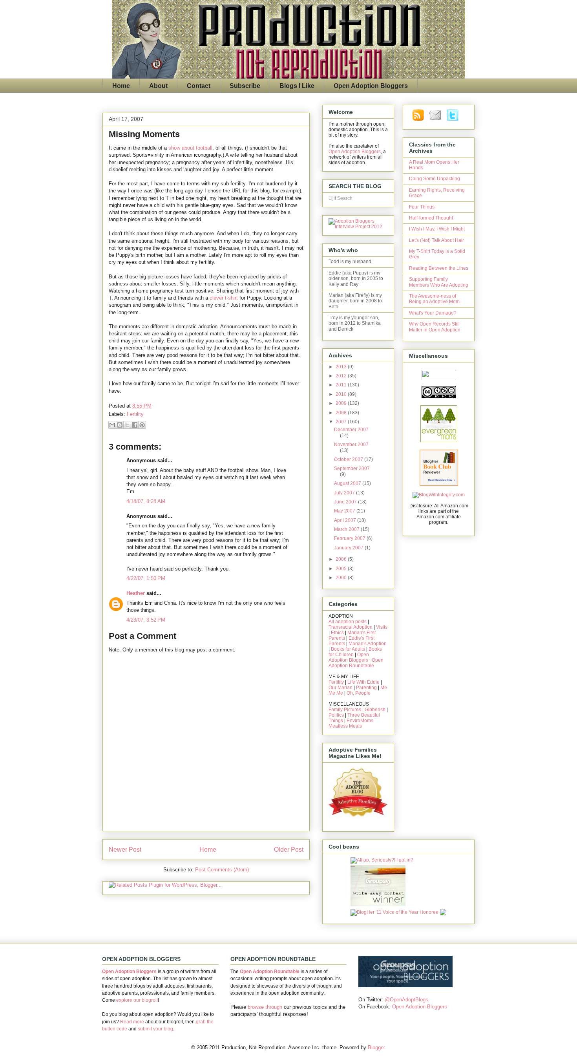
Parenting (366, 687)
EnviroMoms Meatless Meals (351, 723)
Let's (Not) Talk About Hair (436, 240)
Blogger (376, 1047)
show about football (190, 148)
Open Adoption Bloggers (371, 85)
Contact (198, 85)
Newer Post (125, 849)
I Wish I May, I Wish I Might (437, 229)
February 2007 (350, 538)
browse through (265, 1007)
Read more (132, 1022)
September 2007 (352, 468)
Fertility (135, 414)
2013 (342, 367)
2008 (342, 412)
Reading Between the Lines (438, 268)
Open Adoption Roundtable (356, 662)
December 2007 (351, 429)
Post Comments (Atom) (222, 870)
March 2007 (347, 529)
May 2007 (345, 511)
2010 (342, 394)
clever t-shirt (224, 298)
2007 (342, 421)
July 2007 (345, 493)
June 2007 (346, 502)
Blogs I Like (296, 85)
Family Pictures (345, 709)
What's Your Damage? (432, 313)
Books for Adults (348, 649)
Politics (336, 715)
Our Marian (340, 687)
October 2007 (349, 459)
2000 (342, 577)
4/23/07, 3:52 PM (145, 620)
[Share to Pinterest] (142, 425)
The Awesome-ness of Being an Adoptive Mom (434, 298)
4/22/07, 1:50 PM (145, 578)
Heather (135, 593)
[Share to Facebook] (135, 425)
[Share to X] (127, 425)
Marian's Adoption (368, 643)
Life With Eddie (363, 682)
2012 (342, 376)
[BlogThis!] (120, 425)
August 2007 (348, 483)
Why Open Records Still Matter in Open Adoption (434, 326)
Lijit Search (340, 198)
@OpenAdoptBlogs (406, 1000)
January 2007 (349, 548)
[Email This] (112, 425)
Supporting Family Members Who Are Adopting (438, 281)
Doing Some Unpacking (434, 178)
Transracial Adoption (350, 627)
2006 (342, 559)
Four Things (422, 207)
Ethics (337, 632)
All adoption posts (348, 621)
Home (121, 85)
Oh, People (359, 693)
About (158, 85)
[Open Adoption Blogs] (405, 985)
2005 (342, 568)
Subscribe (245, 85)
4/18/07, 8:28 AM (145, 501)
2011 (342, 385)
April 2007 (345, 520)
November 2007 (351, 444)
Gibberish (375, 709)
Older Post (288, 849)
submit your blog (155, 1029)
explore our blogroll (137, 1000)
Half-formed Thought (431, 218)
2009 (342, 403)
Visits (381, 627)
